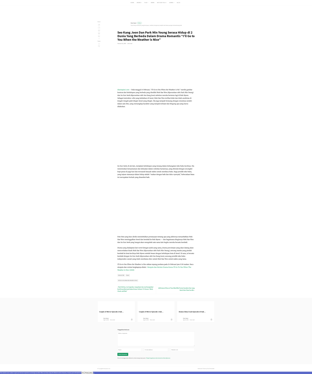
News (127, 275)
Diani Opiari (136, 23)
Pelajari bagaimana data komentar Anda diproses (158, 358)
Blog (178, 2)
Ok (83, 372)
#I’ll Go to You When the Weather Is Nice (127, 280)
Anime (152, 2)
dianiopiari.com (123, 90)
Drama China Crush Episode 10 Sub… (192, 312)
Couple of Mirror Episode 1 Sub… (151, 312)
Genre (171, 2)
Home (132, 2)
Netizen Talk (161, 2)
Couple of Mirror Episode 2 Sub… (111, 312)
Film (145, 2)
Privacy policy (88, 372)
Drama (139, 2)
